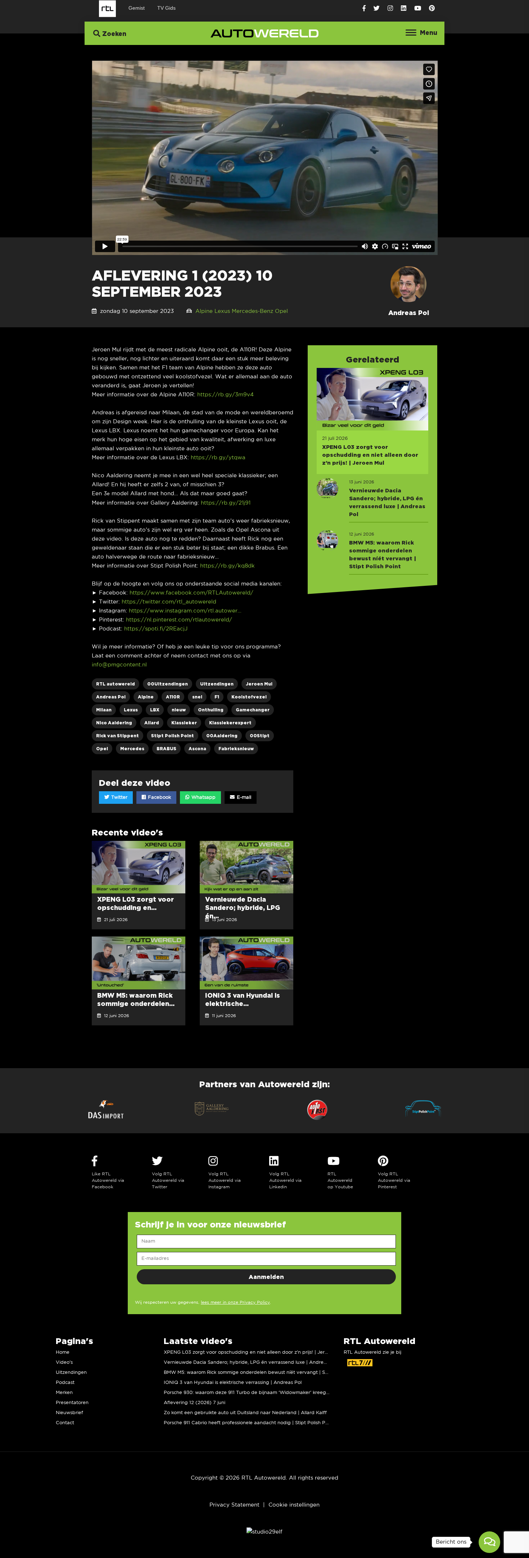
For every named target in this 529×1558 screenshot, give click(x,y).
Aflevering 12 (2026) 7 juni (194, 1403)
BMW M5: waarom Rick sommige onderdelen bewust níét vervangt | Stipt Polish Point (262, 1373)
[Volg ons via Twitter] (377, 8)
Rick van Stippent (117, 735)
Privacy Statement (234, 1505)
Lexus (222, 311)
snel (197, 696)
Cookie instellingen (294, 1505)
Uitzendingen (217, 684)
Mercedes (132, 748)
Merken (64, 1393)
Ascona (197, 748)
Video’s (64, 1363)
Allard (151, 722)
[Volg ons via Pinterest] (432, 8)
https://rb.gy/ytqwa (218, 457)
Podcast (65, 1383)
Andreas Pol (111, 696)
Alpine (204, 311)
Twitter (118, 798)
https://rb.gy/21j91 (225, 503)
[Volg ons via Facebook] (364, 8)
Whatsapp (203, 798)
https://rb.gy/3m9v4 (225, 394)
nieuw (179, 709)
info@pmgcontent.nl (119, 664)
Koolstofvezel (249, 696)
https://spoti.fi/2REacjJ (155, 629)
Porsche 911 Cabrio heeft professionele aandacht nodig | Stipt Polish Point (249, 1423)
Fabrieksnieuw (236, 748)
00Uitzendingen (167, 684)
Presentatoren (72, 1403)
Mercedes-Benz (252, 311)
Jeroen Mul (259, 684)
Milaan (104, 709)
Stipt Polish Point (172, 735)
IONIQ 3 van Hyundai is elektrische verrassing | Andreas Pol (233, 1383)
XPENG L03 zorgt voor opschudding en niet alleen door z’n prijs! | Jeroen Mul (253, 1352)
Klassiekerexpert (230, 722)
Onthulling (210, 709)
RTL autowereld (115, 684)
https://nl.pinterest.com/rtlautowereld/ (179, 620)
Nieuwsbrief (69, 1413)
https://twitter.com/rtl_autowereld (169, 602)
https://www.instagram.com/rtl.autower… (185, 611)
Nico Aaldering (114, 722)
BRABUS (166, 748)
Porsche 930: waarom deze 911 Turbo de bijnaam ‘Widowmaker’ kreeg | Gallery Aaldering (267, 1393)
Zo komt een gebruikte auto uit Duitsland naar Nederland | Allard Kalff (245, 1413)
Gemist (136, 8)
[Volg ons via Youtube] (417, 8)
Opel (281, 311)
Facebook (158, 798)
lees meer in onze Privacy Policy (235, 1302)
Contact (65, 1423)
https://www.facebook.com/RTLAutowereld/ (191, 593)
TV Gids (166, 8)
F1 (216, 696)
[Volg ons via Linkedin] (403, 8)
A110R (173, 696)
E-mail (243, 798)
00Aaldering (222, 735)
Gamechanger (253, 709)
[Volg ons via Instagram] (390, 8)
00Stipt (260, 735)
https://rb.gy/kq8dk (227, 566)
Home (62, 1352)
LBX (154, 709)
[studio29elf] (264, 1532)
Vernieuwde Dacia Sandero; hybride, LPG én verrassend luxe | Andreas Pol (250, 1363)
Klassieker (184, 722)
